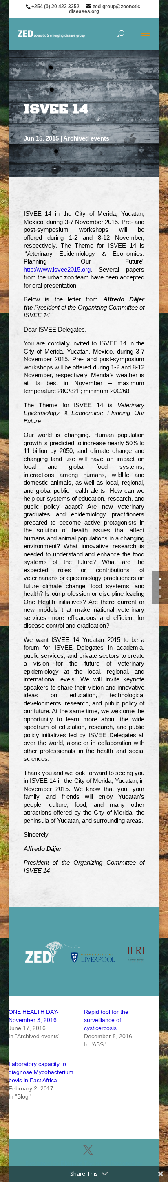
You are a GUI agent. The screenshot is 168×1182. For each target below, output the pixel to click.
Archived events (86, 138)
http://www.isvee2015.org (57, 269)
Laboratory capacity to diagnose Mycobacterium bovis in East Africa (41, 1072)
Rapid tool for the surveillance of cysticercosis (106, 1019)
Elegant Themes (83, 1163)
